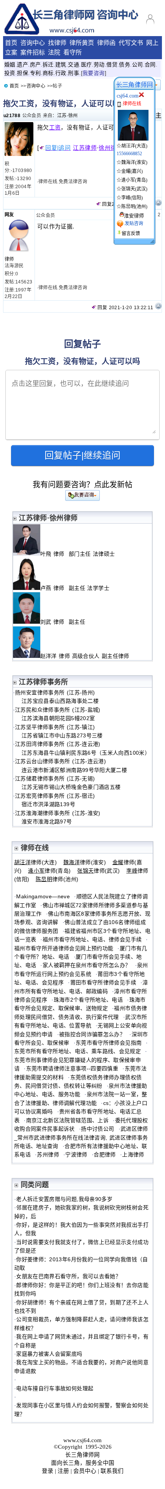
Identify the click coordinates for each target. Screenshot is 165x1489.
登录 (47, 1471)
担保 (22, 73)
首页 (11, 43)
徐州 (73, 115)
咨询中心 (32, 43)
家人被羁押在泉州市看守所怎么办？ (87, 965)
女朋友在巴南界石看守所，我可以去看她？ (68, 1276)
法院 (54, 52)
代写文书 (131, 43)
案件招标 (32, 52)
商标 (48, 73)
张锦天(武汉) (134, 189)
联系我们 (112, 1471)
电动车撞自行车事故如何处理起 (54, 1388)
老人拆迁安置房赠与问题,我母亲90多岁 (64, 1199)
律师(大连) (35, 862)
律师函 (106, 43)
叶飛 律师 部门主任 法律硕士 (77, 554)
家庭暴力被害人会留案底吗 (49, 1354)
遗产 (22, 64)
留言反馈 (131, 233)
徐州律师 (110, 148)
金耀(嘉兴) (132, 171)
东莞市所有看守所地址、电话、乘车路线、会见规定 (77, 1051)
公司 (137, 64)
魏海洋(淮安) (134, 162)
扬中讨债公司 (97, 1129)
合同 (150, 64)
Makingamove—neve (43, 896)
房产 (35, 64)
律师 (9, 259)
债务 (124, 64)
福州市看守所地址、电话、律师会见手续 (92, 939)
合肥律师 (105, 1154)
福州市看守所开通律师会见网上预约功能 (63, 948)
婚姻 (9, 64)
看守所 (72, 52)
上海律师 (133, 1154)
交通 (73, 64)
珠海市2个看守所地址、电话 (88, 1000)
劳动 (99, 64)
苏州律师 (48, 1154)
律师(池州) (57, 879)
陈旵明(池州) (134, 206)
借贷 (111, 64)
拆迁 (48, 64)
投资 (9, 73)
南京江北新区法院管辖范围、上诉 (67, 1120)
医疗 (86, 64)
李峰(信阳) (132, 197)
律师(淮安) (84, 862)
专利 (35, 73)
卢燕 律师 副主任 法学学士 (74, 588)
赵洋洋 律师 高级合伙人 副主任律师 (86, 656)
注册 (63, 1471)
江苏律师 (85, 148)
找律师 (57, 43)
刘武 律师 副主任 (63, 622)
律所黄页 (81, 43)
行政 (60, 73)
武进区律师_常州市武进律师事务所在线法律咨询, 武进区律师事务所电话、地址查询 (81, 1137)
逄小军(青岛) (134, 180)
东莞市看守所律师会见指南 (109, 1043)
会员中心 (84, 1471)
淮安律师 (134, 216)
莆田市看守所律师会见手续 (103, 982)
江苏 (62, 115)
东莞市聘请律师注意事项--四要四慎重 (72, 1068)
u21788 (11, 115)
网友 (9, 214)
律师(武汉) (98, 871)
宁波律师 (76, 1154)
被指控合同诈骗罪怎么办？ (92, 1034)
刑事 (73, 73)
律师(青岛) (49, 871)
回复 (107, 204)
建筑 (60, 64)
